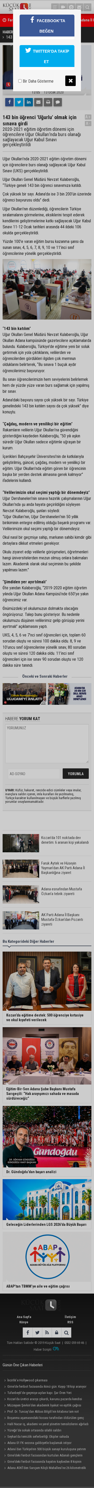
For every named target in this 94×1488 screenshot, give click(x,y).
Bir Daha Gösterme (38, 81)
